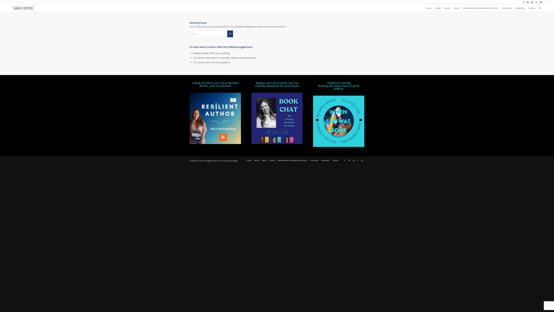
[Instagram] (528, 2)
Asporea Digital (232, 161)
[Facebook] (523, 2)
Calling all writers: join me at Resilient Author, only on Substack (215, 84)
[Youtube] (532, 2)
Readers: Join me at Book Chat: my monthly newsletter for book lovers (277, 84)
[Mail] (541, 2)
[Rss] (536, 2)
